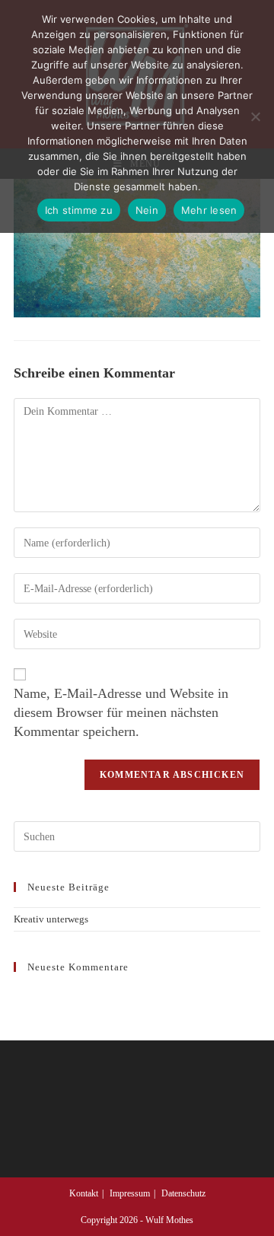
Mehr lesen (209, 210)
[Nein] (255, 116)
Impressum (130, 1193)
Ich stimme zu (79, 210)
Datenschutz (183, 1193)
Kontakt (83, 1193)
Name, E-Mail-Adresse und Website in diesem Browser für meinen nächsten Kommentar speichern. (121, 712)
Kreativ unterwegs (51, 919)
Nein (146, 210)
